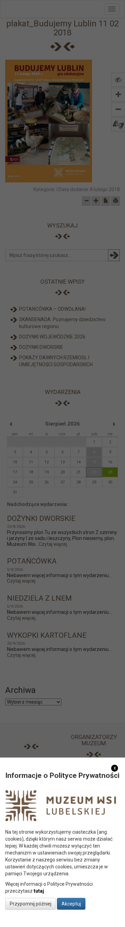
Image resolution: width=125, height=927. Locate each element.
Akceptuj (71, 904)
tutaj (39, 891)
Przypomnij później (30, 904)
